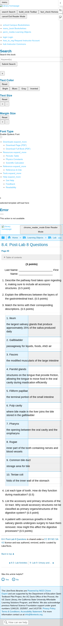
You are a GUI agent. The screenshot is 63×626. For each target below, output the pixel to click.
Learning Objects (35, 237)
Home (15, 237)
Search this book (8, 54)
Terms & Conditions (11, 611)
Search (5, 622)
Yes (7, 579)
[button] (10, 184)
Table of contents (14, 257)
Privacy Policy (49, 608)
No (17, 579)
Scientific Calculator (15, 163)
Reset (4, 84)
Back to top (6, 554)
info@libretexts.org (33, 614)
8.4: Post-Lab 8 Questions (13, 539)
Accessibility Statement (31, 611)
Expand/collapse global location (60, 237)
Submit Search (9, 64)
